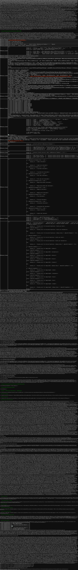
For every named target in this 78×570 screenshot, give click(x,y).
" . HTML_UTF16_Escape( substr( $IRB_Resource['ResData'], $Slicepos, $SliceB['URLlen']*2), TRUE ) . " (50, 76)
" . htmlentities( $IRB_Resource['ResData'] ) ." (17, 40)
